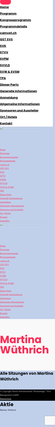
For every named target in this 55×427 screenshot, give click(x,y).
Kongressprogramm (15, 20)
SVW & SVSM (9, 72)
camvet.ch (8, 33)
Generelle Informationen (18, 91)
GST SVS (6, 39)
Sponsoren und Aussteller (19, 110)
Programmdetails (13, 26)
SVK (3, 46)
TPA (3, 78)
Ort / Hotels (8, 117)
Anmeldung (9, 97)
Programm (8, 13)
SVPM (4, 59)
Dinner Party (9, 85)
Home (4, 7)
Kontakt (6, 123)
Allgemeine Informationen (20, 104)
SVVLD (5, 65)
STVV (4, 52)
